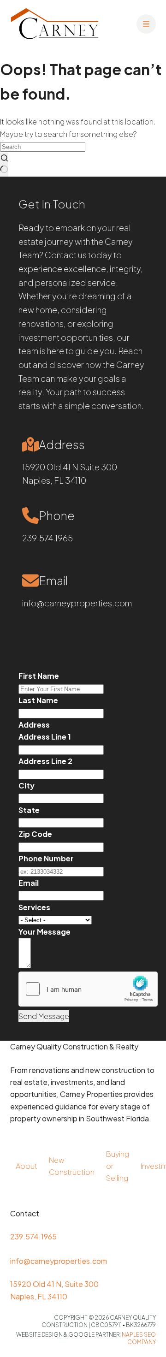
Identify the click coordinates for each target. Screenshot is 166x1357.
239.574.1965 (47, 538)
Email (28, 883)
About (26, 1166)
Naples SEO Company (139, 1338)
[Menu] (146, 24)
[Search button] (4, 165)
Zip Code (35, 834)
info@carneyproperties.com (77, 603)
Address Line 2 (45, 761)
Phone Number (46, 858)
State (29, 810)
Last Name (38, 700)
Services (34, 907)
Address (34, 724)
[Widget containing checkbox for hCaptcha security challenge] (88, 989)
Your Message (44, 931)
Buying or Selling (117, 1166)
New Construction (72, 1166)
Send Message (43, 1016)
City (26, 785)
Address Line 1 (44, 736)
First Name (38, 676)
